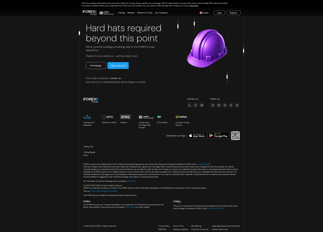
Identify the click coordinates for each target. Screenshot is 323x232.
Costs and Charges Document (103, 191)
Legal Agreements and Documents (226, 226)
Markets (131, 12)
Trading (121, 12)
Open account (118, 65)
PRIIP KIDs (162, 229)
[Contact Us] (189, 105)
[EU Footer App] (197, 135)
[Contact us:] (201, 105)
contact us (116, 78)
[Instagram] (219, 105)
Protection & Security (200, 229)
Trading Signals (89, 152)
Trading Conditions (180, 229)
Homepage (96, 65)
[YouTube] (213, 105)
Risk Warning (196, 226)
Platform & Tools (144, 12)
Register (233, 12)
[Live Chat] (195, 105)
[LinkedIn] (237, 105)
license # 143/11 (203, 164)
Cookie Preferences (220, 229)
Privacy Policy (164, 226)
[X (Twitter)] (231, 105)
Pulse (85, 155)
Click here (130, 207)
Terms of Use (178, 226)
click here (131, 181)
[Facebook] (225, 105)
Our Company (161, 12)
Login (219, 12)
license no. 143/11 (215, 208)
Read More (194, 6)
